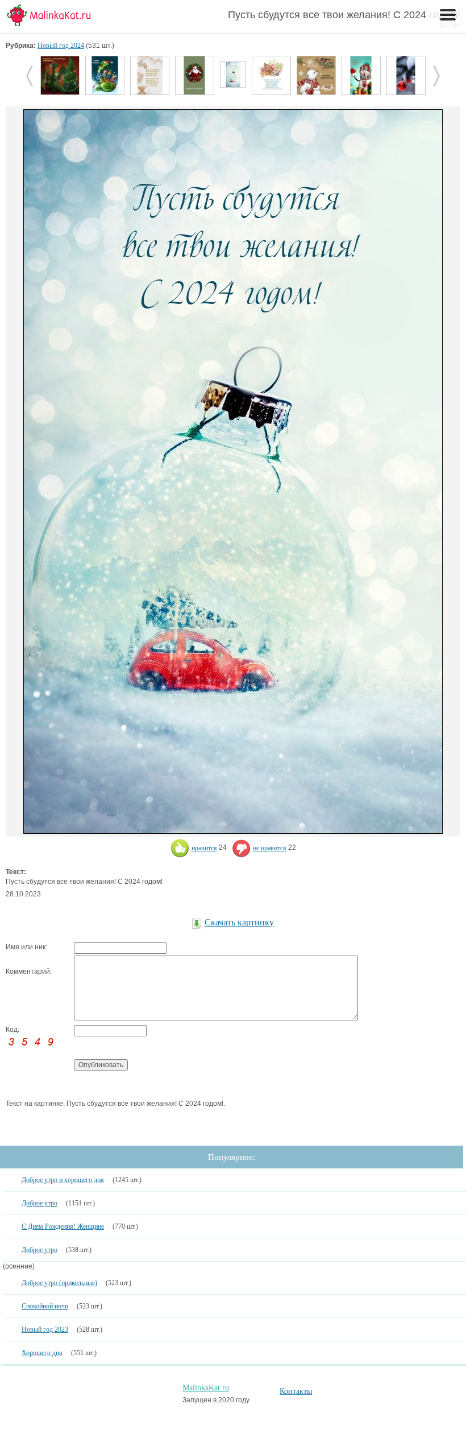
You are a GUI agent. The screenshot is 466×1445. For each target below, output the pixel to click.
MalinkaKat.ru (205, 1388)
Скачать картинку (239, 922)
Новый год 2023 (45, 1329)
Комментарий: (29, 971)
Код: (12, 1030)
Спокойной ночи (45, 1306)
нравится (204, 848)
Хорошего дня (42, 1353)
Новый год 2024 (61, 46)
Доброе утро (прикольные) (59, 1283)
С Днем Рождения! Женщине (63, 1226)
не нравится (269, 848)
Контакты (296, 1391)
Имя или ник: (26, 947)
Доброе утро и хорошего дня (63, 1180)
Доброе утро (39, 1203)
